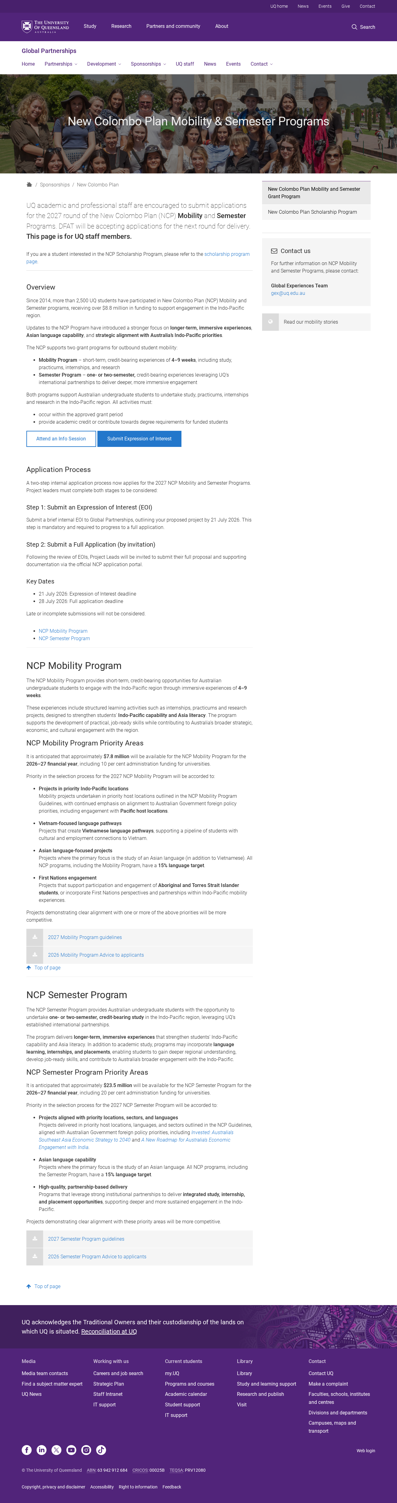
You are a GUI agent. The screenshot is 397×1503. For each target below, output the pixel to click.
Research (121, 26)
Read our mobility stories (311, 322)
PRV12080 (195, 1470)
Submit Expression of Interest (139, 439)
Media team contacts (45, 1373)
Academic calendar (186, 1394)
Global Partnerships (49, 51)
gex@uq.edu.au (288, 293)
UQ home (279, 6)
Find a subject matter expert (52, 1384)
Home (28, 64)
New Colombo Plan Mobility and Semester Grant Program (314, 192)
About (221, 26)
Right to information (138, 1486)
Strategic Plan (108, 1384)
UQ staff (185, 64)
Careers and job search (118, 1373)
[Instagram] (86, 1450)
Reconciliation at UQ (109, 1331)
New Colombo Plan (98, 185)
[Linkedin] (42, 1450)
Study (90, 26)
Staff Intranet (108, 1394)
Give (345, 6)
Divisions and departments (338, 1413)
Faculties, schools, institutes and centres (339, 1398)
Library (244, 1373)
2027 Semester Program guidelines (86, 1239)
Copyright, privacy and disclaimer (53, 1486)
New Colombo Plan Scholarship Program (312, 212)
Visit (242, 1405)
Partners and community (173, 26)
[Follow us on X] (56, 1450)
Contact (367, 6)
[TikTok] (101, 1450)
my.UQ (172, 1373)
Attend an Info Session (61, 439)
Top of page (47, 968)
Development (101, 64)
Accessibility (102, 1486)
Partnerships (58, 64)
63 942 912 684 (112, 1470)
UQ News (32, 1394)
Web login (366, 1450)
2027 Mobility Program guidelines (85, 937)
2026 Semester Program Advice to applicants (97, 1257)
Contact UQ (321, 1373)
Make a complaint (328, 1384)
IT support (104, 1405)
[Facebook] (27, 1450)
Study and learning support (266, 1384)
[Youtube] (71, 1450)
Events (325, 6)
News (303, 6)
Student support (182, 1405)
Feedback (172, 1486)
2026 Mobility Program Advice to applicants (96, 955)
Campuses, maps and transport (332, 1427)
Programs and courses (189, 1384)
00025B (157, 1470)
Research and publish (260, 1394)
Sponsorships (146, 64)
